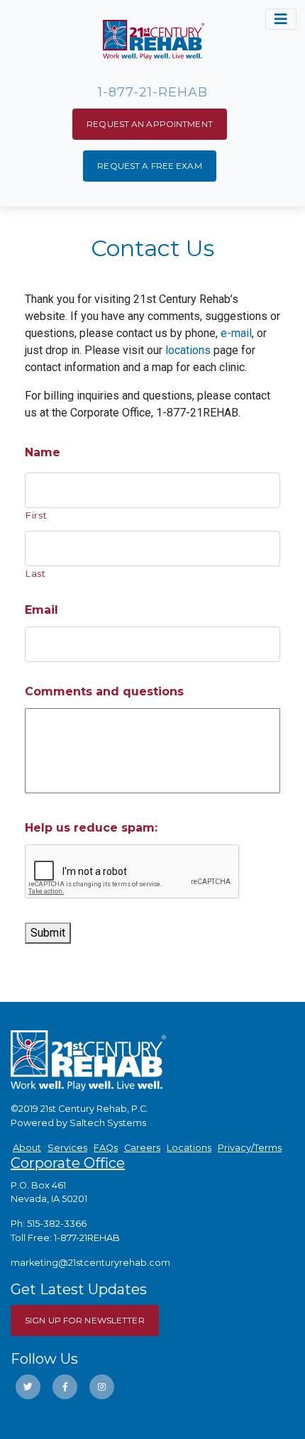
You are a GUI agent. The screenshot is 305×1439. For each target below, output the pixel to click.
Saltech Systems (108, 1123)
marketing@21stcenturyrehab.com (90, 1262)
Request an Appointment (150, 123)
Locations (189, 1147)
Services (67, 1147)
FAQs (106, 1147)
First (36, 515)
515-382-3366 (57, 1223)
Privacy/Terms (250, 1147)
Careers (142, 1147)
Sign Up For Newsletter (85, 1320)
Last (36, 573)
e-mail (236, 333)
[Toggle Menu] (280, 19)
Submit (47, 932)
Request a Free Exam (149, 165)
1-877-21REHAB (87, 1238)
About (27, 1147)
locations (188, 350)
